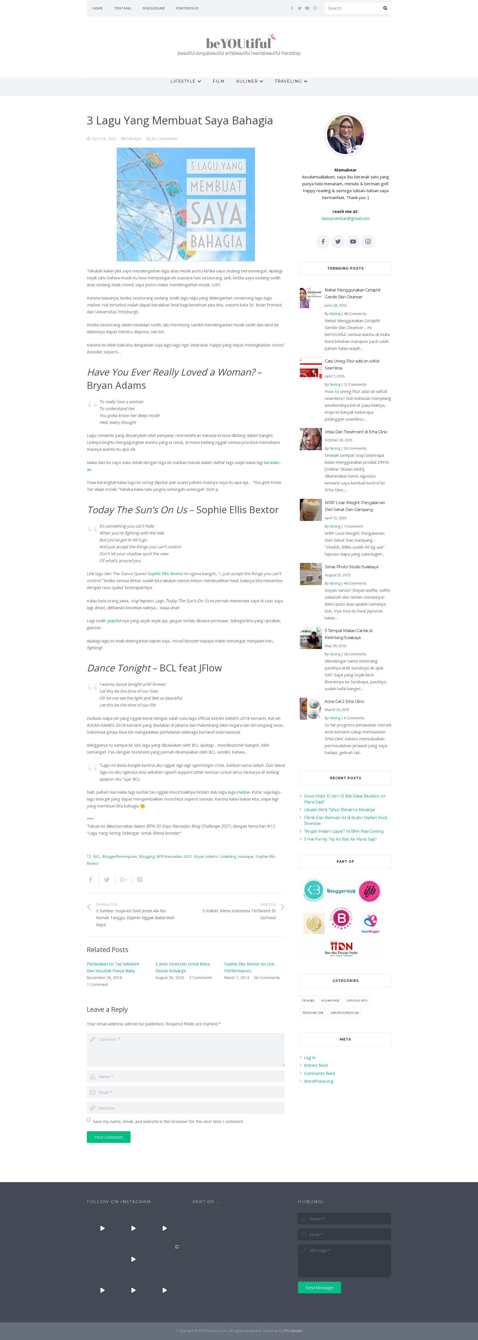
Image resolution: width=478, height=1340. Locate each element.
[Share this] (93, 880)
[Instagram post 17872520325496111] (164, 1259)
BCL (96, 856)
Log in (309, 1057)
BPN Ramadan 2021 (174, 856)
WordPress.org (318, 1081)
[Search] (385, 8)
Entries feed (316, 1065)
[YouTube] (307, 8)
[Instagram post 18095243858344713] (164, 1228)
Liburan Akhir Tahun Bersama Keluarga (339, 809)
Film (305, 1000)
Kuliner (327, 1000)
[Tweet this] (107, 880)
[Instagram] (315, 8)
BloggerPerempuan (120, 856)
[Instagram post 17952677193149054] (102, 1259)
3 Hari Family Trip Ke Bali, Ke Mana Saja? (340, 839)
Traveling (309, 1013)
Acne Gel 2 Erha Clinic (344, 701)
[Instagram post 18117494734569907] (102, 1290)
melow (243, 792)
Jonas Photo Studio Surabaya (351, 566)
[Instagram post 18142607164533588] (133, 1228)
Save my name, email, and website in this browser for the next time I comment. (168, 1121)
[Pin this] (137, 880)
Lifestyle (134, 138)
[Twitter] (299, 8)
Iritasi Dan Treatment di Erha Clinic (356, 431)
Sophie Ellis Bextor (165, 573)
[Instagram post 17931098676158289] (133, 1290)
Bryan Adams (206, 856)
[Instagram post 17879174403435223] (133, 1259)
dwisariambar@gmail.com (345, 218)
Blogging (147, 856)
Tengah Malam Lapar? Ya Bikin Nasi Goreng (344, 831)
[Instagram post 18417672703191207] (164, 1290)
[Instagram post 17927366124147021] (102, 1228)
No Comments (164, 138)
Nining (335, 313)
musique (245, 856)
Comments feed (319, 1073)
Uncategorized (342, 1013)
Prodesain (293, 1330)
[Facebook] (292, 8)
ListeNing (228, 856)
